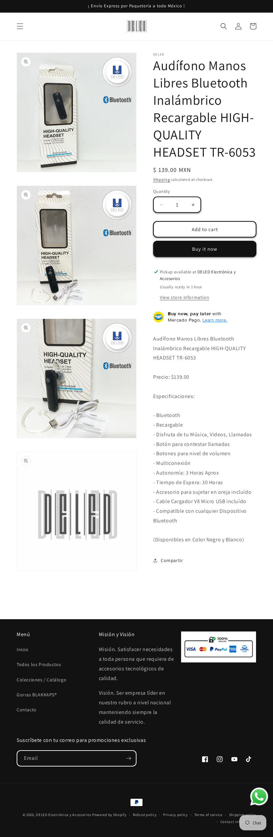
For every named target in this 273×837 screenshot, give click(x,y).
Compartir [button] (172, 560)
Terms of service (208, 814)
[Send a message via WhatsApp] (259, 796)
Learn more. (214, 320)
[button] (20, 26)
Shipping (161, 179)
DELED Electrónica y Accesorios (63, 814)
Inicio (23, 649)
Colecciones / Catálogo (41, 680)
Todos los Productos (39, 664)
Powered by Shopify (109, 814)
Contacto (27, 710)
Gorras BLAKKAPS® (37, 695)
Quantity (161, 191)
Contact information (238, 821)
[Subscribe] (128, 758)
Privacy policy (175, 814)
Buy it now (204, 249)
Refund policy (144, 814)
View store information (184, 297)
